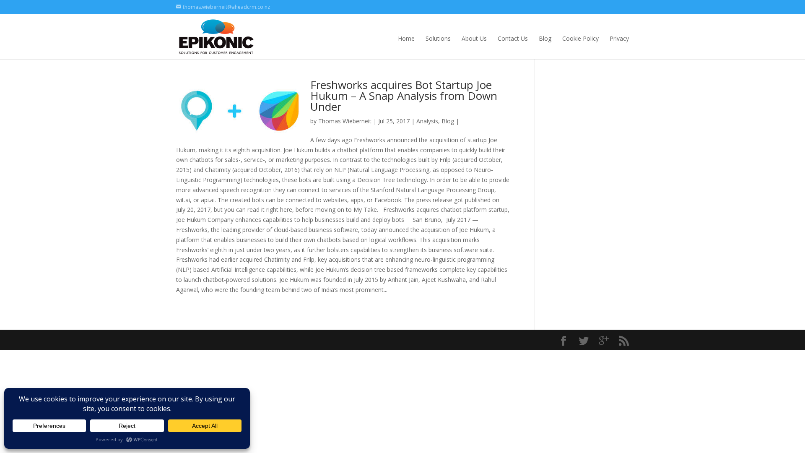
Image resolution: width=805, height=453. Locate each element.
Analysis (427, 121)
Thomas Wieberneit (344, 121)
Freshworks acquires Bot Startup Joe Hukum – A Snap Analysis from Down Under (403, 95)
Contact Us (513, 38)
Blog (545, 38)
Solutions (438, 38)
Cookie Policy (580, 38)
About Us (474, 38)
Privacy (619, 38)
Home (406, 38)
